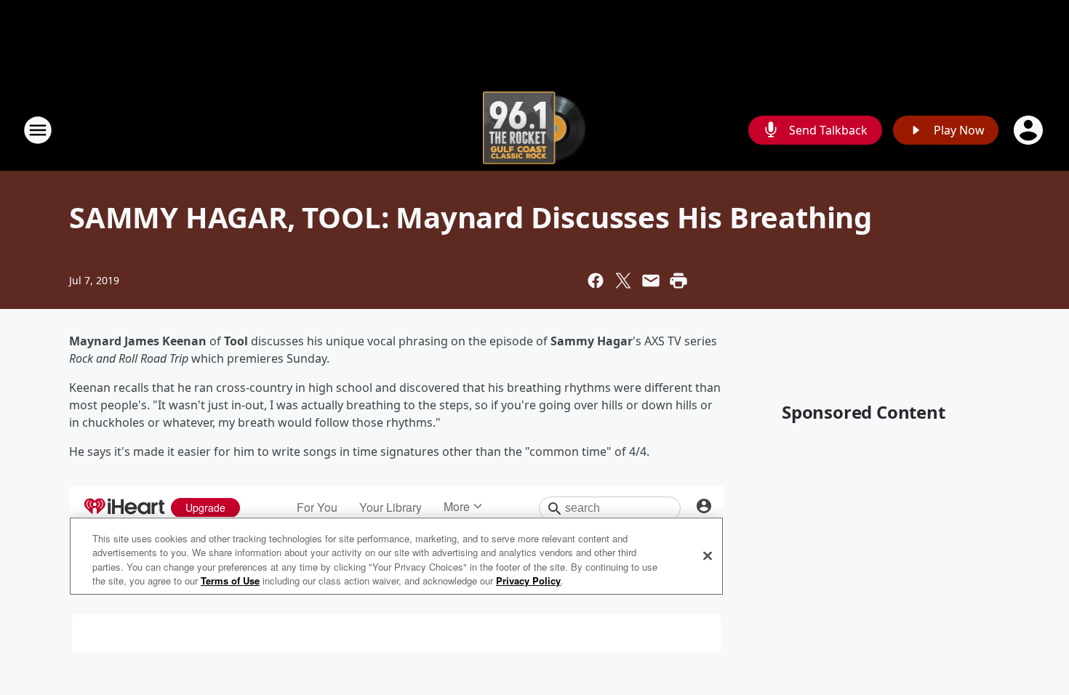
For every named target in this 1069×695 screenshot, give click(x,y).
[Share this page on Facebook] (595, 280)
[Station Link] (535, 130)
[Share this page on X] (623, 280)
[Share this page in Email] (651, 280)
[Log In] (1030, 130)
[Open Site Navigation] (37, 130)
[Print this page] (678, 280)
